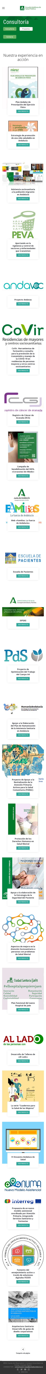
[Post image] (23, 88)
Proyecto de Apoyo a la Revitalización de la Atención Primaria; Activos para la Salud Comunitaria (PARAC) (23, 784)
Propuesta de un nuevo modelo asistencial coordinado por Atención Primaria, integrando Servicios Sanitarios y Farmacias (23, 1214)
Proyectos (26, 29)
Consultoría (9, 29)
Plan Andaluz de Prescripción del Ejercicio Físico (23, 104)
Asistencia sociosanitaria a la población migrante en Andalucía (23, 192)
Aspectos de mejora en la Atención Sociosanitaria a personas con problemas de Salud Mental (23, 950)
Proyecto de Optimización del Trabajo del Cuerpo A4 (23, 672)
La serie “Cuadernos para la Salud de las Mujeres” (23, 1106)
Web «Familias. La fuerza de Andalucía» (23, 521)
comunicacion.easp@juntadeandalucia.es (29, 1367)
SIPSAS (23, 620)
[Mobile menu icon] (3, 8)
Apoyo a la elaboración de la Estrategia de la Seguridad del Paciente (23, 895)
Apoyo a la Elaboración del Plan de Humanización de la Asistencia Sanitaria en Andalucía (23, 727)
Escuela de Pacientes (23, 571)
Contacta (9, 37)
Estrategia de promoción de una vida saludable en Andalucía (23, 138)
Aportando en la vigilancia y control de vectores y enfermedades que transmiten (23, 247)
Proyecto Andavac (23, 299)
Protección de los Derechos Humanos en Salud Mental (23, 841)
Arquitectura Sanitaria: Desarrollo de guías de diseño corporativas (23, 1329)
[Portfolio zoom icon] (20, 82)
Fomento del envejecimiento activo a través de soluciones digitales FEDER (23, 1274)
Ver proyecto (23, 111)
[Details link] (26, 82)
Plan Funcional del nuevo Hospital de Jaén (23, 1004)
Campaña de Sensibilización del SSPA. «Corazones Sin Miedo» (23, 469)
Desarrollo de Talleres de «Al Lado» (23, 1055)
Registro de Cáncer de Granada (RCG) (23, 416)
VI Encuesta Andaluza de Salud (23, 1158)
